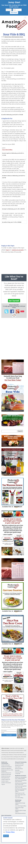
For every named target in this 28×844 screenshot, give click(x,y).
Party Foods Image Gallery (19, 808)
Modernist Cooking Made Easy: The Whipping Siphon (21, 790)
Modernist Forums (19, 765)
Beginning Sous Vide (19, 793)
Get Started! (14, 300)
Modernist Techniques (6, 766)
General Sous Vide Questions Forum (13, 37)
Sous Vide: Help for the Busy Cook (20, 795)
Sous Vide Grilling (7, 149)
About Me (17, 770)
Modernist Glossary (5, 776)
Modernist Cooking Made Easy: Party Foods (21, 783)
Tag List (3, 784)
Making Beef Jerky (5, 777)
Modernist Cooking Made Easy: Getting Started (21, 778)
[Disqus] (14, 339)
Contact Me (17, 773)
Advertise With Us (19, 772)
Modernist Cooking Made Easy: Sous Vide (21, 786)
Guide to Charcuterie (6, 782)
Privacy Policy (10, 832)
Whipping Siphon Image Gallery (20, 811)
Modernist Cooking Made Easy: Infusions (21, 780)
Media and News (19, 768)
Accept (6, 836)
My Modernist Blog (19, 763)
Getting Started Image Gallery (20, 803)
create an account (18, 250)
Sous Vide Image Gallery (20, 806)
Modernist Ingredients (6, 768)
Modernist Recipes (5, 765)
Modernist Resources (6, 772)
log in (8, 250)
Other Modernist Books (20, 813)
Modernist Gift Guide (6, 774)
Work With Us (18, 767)
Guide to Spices (5, 781)
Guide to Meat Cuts (5, 779)
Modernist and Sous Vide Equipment (7, 770)
